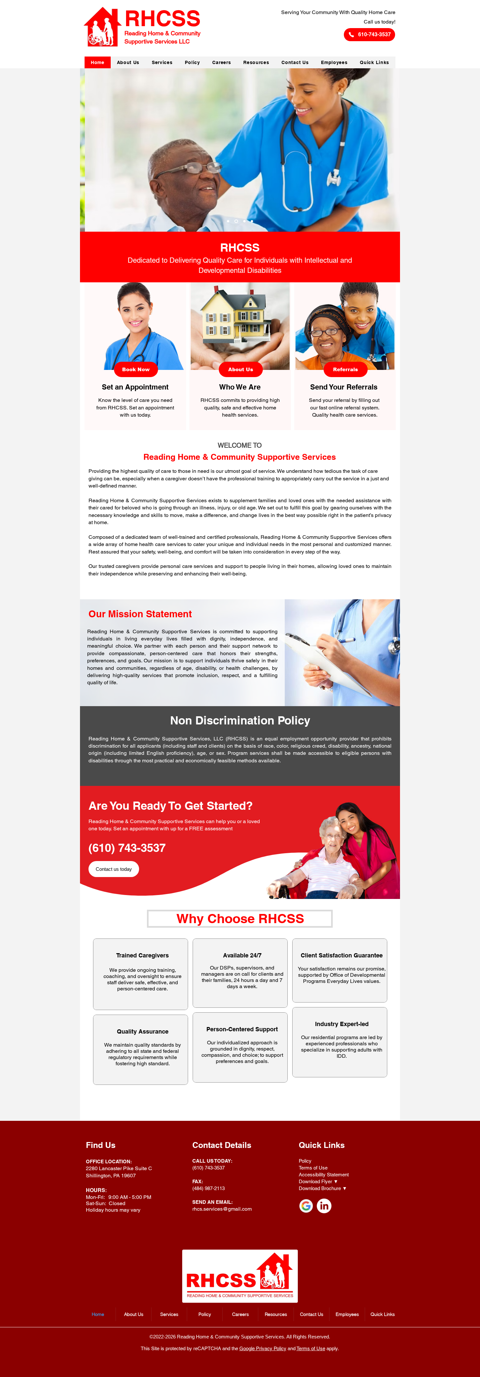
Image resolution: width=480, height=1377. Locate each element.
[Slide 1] (228, 221)
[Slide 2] (236, 221)
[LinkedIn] (324, 1206)
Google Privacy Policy (262, 1348)
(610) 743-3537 (127, 847)
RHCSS (240, 247)
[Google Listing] (306, 1206)
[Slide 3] (244, 221)
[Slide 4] (252, 221)
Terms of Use (310, 1348)
